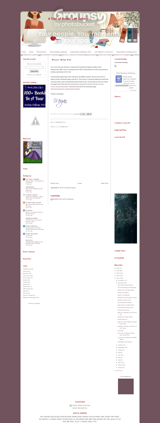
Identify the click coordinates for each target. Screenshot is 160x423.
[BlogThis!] (83, 114)
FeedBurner (38, 74)
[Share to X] (86, 114)
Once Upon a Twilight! (32, 179)
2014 (118, 270)
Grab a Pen (29, 240)
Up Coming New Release (125, 302)
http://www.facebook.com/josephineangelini (65, 89)
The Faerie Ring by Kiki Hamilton (127, 287)
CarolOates (29, 210)
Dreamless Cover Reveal (125, 342)
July (119, 352)
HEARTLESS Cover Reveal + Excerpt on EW (34, 220)
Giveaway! (121, 330)
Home (24, 52)
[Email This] (81, 114)
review (25, 284)
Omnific (25, 282)
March (120, 362)
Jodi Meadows (30, 187)
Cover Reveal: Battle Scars (125, 307)
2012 (118, 275)
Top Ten (25, 293)
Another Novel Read (32, 233)
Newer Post (54, 183)
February (121, 365)
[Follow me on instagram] (121, 55)
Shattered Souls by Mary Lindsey (127, 297)
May (119, 357)
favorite (25, 280)
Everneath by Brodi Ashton (125, 285)
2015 (118, 268)
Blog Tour (25, 273)
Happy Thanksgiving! (124, 295)
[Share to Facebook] (88, 114)
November (121, 283)
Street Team (26, 286)
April (119, 360)
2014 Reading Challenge (126, 73)
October (120, 345)
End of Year (26, 277)
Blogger (38, 303)
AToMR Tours (26, 269)
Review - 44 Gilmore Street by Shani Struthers (34, 213)
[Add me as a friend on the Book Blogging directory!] (78, 55)
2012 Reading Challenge (58, 52)
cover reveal (26, 275)
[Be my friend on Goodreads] (48, 55)
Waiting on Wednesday (29, 297)
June (119, 355)
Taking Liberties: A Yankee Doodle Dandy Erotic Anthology (35, 228)
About (31, 52)
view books (133, 90)
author (25, 271)
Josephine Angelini (31, 195)
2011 (118, 278)
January (120, 367)
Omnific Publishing (31, 226)
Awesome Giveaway (123, 310)
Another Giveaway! (123, 292)
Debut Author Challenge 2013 (126, 52)
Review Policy (41, 52)
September (121, 347)
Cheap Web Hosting (80, 408)
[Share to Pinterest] (90, 114)
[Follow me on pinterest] (29, 55)
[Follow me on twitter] (104, 55)
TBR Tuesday (27, 288)
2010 (118, 370)
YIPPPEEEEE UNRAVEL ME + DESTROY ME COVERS (35, 242)
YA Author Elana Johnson (33, 202)
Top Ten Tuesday (28, 295)
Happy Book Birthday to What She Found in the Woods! (34, 197)
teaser (25, 291)
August (120, 350)
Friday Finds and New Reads (126, 290)
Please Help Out (122, 319)
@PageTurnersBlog (31, 218)
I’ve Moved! (29, 235)
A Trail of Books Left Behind (68, 18)
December (121, 280)
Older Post (104, 183)
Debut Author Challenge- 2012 (80, 52)
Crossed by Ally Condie (124, 300)
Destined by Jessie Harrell (125, 317)
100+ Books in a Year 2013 (104, 52)
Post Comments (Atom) (68, 188)
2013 (118, 273)
